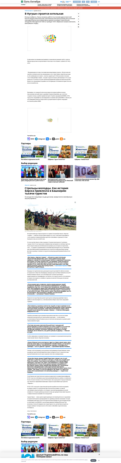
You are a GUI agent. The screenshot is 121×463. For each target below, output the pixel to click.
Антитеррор (77, 1)
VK (83, 1)
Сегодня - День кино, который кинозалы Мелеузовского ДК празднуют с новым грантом (44, 5)
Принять (93, 460)
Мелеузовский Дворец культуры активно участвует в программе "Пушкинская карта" (64, 5)
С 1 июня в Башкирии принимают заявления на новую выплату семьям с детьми (60, 8)
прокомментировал (61, 265)
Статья (23, 4)
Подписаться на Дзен (68, 2)
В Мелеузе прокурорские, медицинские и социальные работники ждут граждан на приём (85, 5)
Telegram (94, 1)
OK (87, 1)
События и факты (29, 10)
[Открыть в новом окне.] (30, 138)
